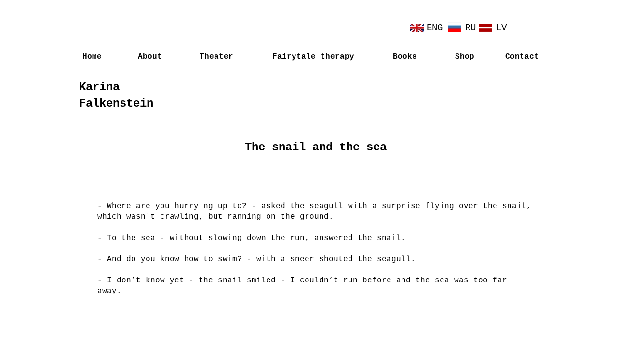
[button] (464, 57)
